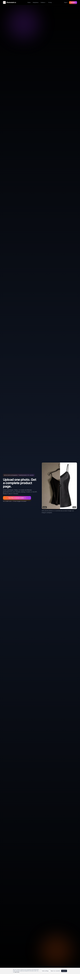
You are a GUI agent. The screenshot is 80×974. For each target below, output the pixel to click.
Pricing (50, 2)
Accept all (64, 970)
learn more (17, 972)
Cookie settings (45, 970)
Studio (29, 2)
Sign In (65, 2)
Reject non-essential (55, 970)
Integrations (35, 2)
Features (43, 2)
